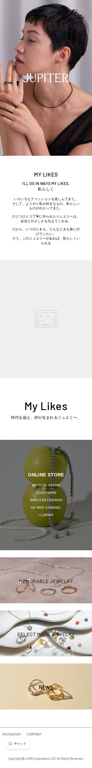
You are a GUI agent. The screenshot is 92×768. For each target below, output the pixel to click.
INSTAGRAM (11, 734)
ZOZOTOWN (46, 493)
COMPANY (34, 734)
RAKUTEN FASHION (46, 500)
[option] (46, 78)
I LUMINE (46, 515)
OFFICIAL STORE (46, 485)
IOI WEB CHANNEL (46, 507)
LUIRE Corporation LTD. (40, 758)
